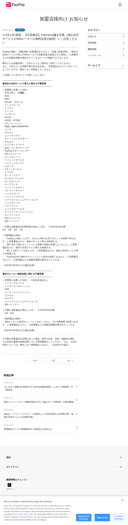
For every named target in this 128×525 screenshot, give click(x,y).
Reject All (102, 517)
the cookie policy (22, 514)
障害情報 (92, 43)
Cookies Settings (118, 517)
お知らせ (92, 36)
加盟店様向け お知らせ (64, 18)
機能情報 (92, 49)
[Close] (122, 500)
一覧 (53, 360)
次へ (69, 360)
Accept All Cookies (83, 517)
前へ (36, 360)
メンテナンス (94, 55)
